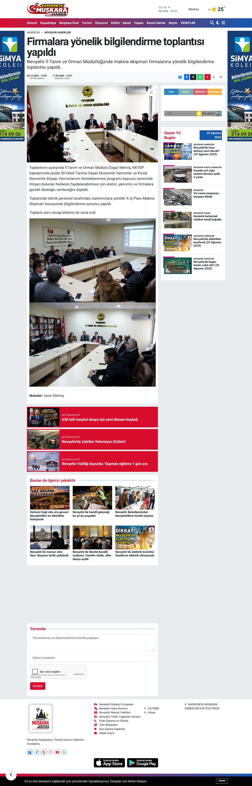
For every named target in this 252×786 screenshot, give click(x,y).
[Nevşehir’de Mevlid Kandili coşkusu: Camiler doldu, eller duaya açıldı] (92, 537)
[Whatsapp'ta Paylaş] (200, 77)
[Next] (30, 752)
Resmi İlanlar (156, 23)
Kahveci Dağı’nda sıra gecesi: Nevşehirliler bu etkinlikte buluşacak (49, 515)
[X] (44, 752)
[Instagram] (50, 752)
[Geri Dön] (11, 774)
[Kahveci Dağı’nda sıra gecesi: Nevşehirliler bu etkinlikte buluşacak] (50, 497)
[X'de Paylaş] (193, 77)
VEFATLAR (188, 23)
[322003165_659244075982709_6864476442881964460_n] (92, 260)
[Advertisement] (94, 594)
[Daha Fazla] (207, 77)
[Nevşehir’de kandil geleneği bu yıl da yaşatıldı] (92, 497)
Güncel (32, 23)
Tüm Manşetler (108, 724)
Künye (151, 712)
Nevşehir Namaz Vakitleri (115, 712)
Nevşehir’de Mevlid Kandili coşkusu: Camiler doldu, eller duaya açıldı (92, 555)
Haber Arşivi (106, 733)
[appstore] (110, 762)
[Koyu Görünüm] (217, 23)
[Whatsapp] (64, 752)
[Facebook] (37, 752)
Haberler (33, 32)
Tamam (221, 781)
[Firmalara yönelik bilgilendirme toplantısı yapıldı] (92, 124)
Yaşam (139, 23)
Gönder (38, 686)
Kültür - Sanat (121, 23)
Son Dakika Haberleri (112, 729)
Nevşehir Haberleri (57, 32)
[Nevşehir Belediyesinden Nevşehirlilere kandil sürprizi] (135, 497)
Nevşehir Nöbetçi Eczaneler (116, 704)
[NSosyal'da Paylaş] (180, 77)
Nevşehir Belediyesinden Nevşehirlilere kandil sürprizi (134, 513)
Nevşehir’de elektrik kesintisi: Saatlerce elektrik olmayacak (135, 553)
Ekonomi (101, 23)
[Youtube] (57, 752)
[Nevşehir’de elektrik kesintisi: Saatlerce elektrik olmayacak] (135, 537)
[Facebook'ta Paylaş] (186, 77)
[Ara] (212, 23)
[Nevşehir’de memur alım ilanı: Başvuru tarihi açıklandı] (50, 537)
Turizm (87, 23)
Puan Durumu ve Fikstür (113, 720)
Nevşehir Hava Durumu (113, 708)
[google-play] (142, 762)
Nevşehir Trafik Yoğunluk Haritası (120, 716)
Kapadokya (48, 23)
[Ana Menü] (222, 23)
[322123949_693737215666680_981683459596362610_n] (92, 344)
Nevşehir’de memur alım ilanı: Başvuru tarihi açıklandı (49, 553)
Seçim (173, 23)
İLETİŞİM (153, 708)
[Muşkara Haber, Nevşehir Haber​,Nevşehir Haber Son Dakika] (47, 9)
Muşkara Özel (69, 23)
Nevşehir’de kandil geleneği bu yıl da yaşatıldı (91, 513)
